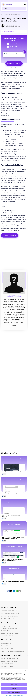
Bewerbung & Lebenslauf (14, 14)
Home (2, 14)
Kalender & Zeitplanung (7, 618)
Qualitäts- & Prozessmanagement (10, 633)
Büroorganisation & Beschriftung (10, 613)
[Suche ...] (23, 8)
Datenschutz (15, 695)
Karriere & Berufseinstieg (8, 646)
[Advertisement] (14, 254)
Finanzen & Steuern (6, 626)
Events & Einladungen (7, 666)
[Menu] (25, 4)
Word (6, 14)
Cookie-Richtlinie (9, 695)
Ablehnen (14, 688)
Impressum (20, 695)
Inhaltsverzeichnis (9, 31)
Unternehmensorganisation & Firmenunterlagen (9, 629)
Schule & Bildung (6, 643)
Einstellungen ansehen (14, 692)
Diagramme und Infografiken (9, 661)
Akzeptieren (14, 684)
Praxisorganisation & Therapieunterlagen (12, 651)
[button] (26, 671)
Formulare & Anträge (7, 635)
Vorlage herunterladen (12, 63)
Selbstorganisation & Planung (9, 616)
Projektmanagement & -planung (10, 610)
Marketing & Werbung (7, 663)
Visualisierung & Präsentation (9, 658)
